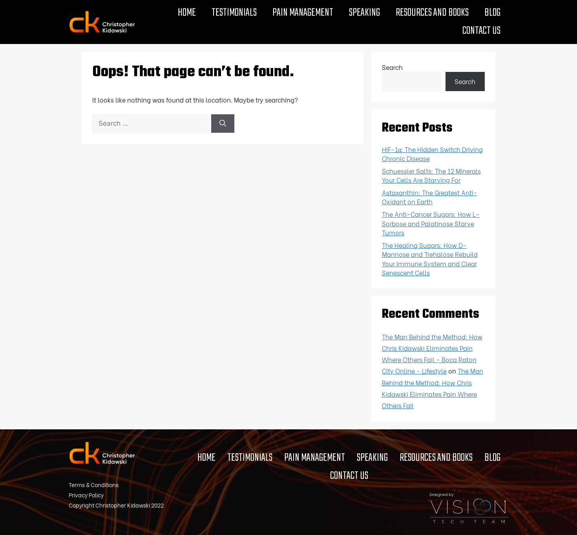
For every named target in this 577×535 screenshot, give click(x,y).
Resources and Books (432, 13)
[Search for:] (151, 122)
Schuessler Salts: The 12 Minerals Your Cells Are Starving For (431, 175)
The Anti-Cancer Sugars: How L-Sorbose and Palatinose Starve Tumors (431, 223)
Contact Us (481, 31)
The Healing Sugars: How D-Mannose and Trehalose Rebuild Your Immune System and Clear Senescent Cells (430, 258)
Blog (492, 13)
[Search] (222, 123)
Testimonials (234, 13)
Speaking (364, 13)
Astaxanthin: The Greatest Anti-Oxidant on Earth (429, 197)
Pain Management (302, 13)
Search (392, 66)
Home (187, 13)
